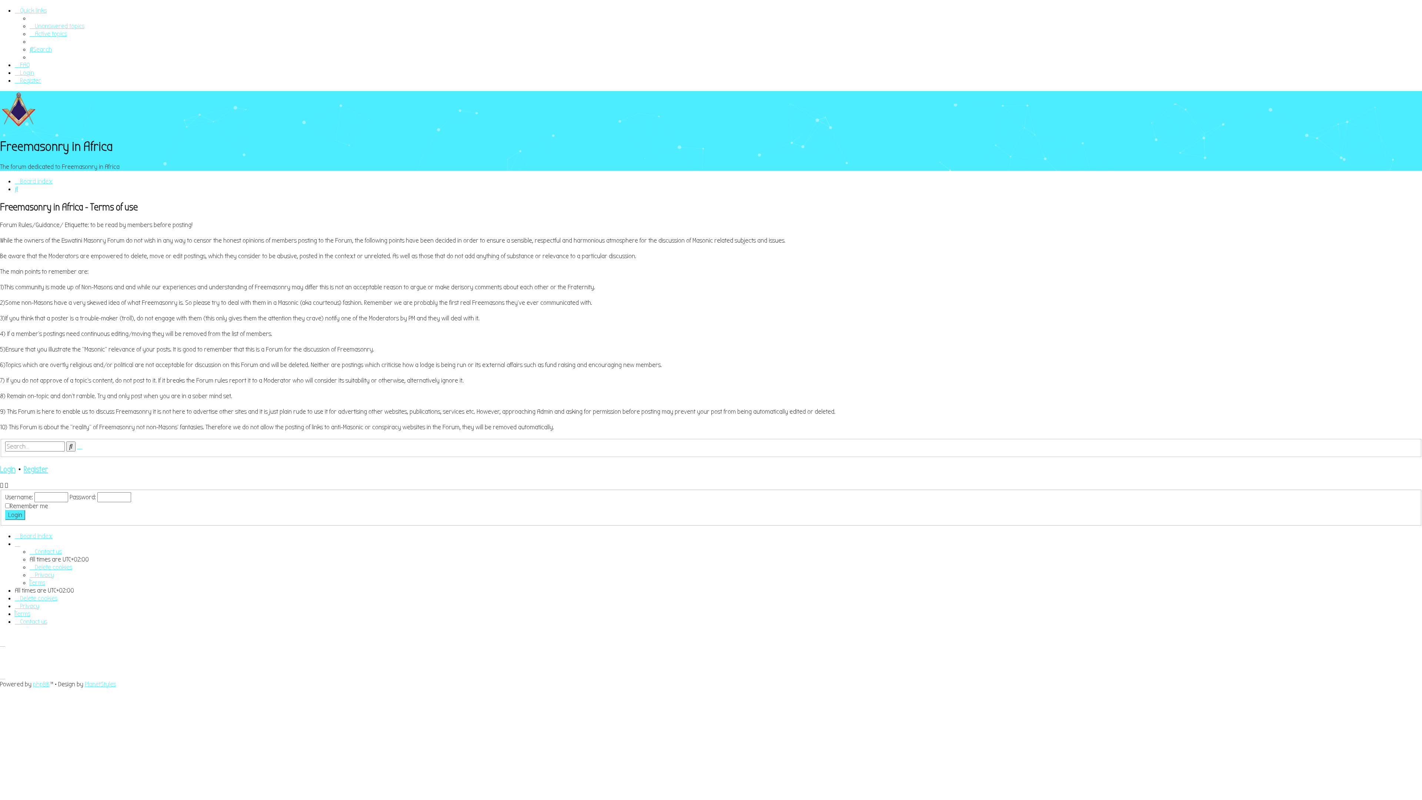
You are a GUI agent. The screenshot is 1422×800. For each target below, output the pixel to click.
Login (8, 469)
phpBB (41, 684)
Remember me (29, 506)
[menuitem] (57, 26)
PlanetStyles (100, 684)
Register (36, 469)
